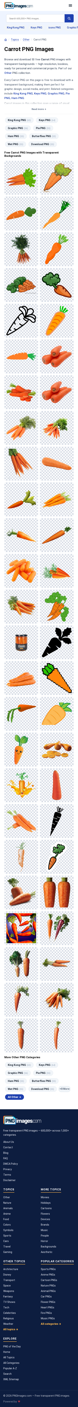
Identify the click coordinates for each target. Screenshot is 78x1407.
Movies (45, 1197)
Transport (9, 1280)
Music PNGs (48, 1318)
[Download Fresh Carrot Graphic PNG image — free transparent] (21, 356)
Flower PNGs (48, 1302)
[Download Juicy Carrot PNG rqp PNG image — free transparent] (21, 1035)
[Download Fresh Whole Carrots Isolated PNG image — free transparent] (57, 392)
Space (7, 1285)
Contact (8, 1147)
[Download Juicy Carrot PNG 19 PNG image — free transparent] (57, 1000)
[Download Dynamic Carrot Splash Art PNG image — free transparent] (21, 785)
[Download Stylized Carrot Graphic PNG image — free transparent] (57, 821)
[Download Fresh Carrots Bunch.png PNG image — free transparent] (21, 607)
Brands (45, 1224)
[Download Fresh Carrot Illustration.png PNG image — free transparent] (57, 213)
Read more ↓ (39, 109)
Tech (6, 1307)
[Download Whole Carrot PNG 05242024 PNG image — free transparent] (57, 1035)
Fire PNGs (46, 1312)
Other (26, 39)
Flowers (45, 1213)
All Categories (11, 1362)
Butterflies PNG (44, 136)
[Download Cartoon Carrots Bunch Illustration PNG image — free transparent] (21, 285)
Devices (45, 1219)
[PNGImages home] (5, 39)
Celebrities (9, 1312)
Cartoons (46, 1208)
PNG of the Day (12, 1346)
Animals (8, 1208)
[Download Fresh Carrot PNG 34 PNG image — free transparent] (57, 892)
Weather (8, 1323)
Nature (7, 1202)
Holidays (46, 1202)
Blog (5, 1152)
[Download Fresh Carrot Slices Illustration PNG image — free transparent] (57, 571)
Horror (44, 1241)
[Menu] (70, 5)
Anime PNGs (48, 1274)
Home (6, 1351)
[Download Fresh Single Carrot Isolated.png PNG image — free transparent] (57, 464)
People (45, 1235)
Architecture (10, 1269)
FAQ (5, 1158)
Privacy (7, 1169)
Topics (15, 39)
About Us (8, 1141)
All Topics (9, 1357)
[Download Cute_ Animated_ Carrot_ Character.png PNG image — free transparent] (21, 749)
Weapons (8, 1291)
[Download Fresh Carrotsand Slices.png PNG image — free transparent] (21, 392)
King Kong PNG (15, 27)
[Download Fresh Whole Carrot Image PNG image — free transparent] (57, 535)
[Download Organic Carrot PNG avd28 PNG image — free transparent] (57, 964)
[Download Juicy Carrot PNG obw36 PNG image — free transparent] (21, 1000)
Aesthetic (46, 1252)
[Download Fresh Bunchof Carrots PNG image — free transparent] (21, 249)
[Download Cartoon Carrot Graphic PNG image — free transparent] (21, 213)
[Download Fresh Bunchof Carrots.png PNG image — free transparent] (57, 428)
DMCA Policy (10, 1163)
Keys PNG (36, 27)
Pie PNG (43, 128)
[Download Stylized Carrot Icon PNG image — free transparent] (57, 642)
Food (6, 1219)
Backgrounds (48, 1246)
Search (7, 1373)
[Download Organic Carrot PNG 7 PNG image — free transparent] (21, 964)
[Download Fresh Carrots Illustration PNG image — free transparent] (21, 178)
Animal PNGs (48, 1291)
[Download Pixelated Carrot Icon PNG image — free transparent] (57, 678)
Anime (7, 1213)
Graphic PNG (56, 93)
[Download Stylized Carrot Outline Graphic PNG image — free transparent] (21, 321)
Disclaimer (9, 1180)
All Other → (14, 1097)
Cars (6, 1241)
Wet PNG (15, 144)
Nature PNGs (48, 1285)
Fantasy (8, 1296)
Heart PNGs (47, 1307)
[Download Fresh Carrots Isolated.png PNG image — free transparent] (57, 356)
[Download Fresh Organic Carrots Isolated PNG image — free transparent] (21, 428)
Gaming (7, 1252)
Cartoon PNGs (49, 1280)
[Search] (69, 18)
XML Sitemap (11, 1379)
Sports (7, 1235)
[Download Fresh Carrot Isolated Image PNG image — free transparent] (21, 535)
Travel (7, 1246)
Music (44, 1230)
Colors (7, 1224)
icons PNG (54, 27)
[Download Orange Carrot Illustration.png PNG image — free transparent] (21, 857)
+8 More (64, 1088)
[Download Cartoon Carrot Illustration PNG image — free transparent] (57, 285)
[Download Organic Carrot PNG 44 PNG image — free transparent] (21, 928)
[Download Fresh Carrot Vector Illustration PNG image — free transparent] (57, 714)
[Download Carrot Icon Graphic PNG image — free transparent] (57, 321)
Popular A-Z (10, 1368)
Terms (7, 1174)
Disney (7, 1274)
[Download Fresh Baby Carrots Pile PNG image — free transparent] (21, 571)
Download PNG (42, 144)
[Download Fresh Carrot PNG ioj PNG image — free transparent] (21, 892)
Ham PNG (17, 98)
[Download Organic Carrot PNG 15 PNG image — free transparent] (57, 928)
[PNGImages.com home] (34, 5)
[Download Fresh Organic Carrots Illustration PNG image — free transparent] (57, 178)
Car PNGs (46, 1296)
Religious (8, 1318)
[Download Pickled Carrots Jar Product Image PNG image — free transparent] (21, 642)
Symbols (8, 1230)
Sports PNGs (48, 1269)
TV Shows (9, 1302)
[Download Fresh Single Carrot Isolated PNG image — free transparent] (57, 785)
